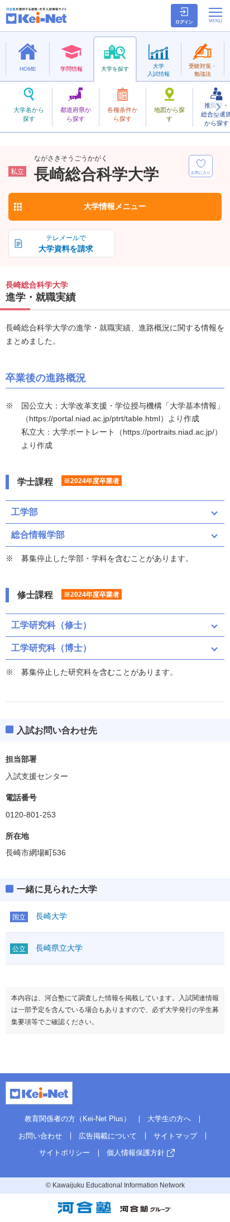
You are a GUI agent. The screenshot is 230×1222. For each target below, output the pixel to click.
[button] (217, 107)
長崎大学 (51, 916)
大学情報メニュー (115, 206)
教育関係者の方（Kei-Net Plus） (78, 1118)
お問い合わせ (40, 1136)
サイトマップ (175, 1136)
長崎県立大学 (59, 947)
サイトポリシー (64, 1152)
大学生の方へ (169, 1118)
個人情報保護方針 (136, 1152)
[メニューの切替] (215, 15)
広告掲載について (108, 1136)
